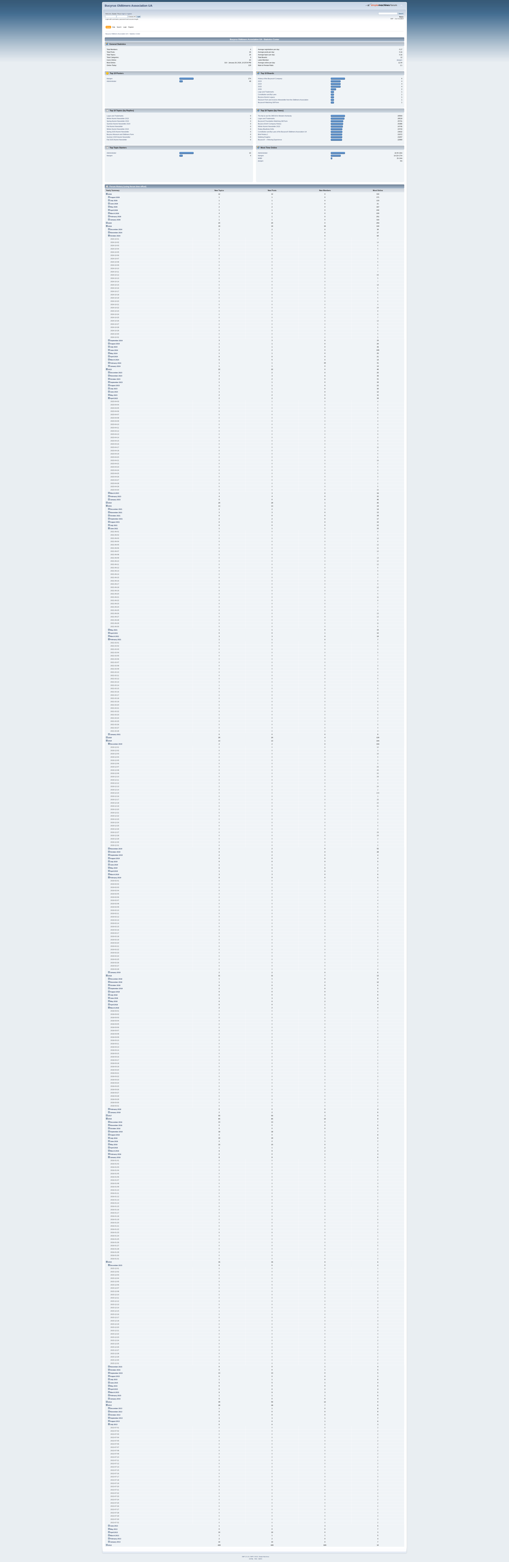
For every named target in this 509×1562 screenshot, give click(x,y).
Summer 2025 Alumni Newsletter (118, 137)
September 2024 (116, 341)
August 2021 (115, 522)
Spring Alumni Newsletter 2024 (118, 121)
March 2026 (114, 213)
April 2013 (114, 1532)
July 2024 (113, 347)
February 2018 (115, 1109)
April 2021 (114, 633)
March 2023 (114, 493)
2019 (110, 741)
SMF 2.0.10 (245, 1556)
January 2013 (115, 1542)
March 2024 (114, 360)
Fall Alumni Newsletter (115, 126)
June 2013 (114, 1526)
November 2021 (116, 513)
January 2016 (115, 1157)
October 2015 (115, 1370)
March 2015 (114, 1392)
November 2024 (116, 233)
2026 (260, 89)
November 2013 (116, 1412)
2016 (110, 1119)
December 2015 (116, 1265)
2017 (110, 1116)
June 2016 (114, 1141)
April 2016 (114, 1148)
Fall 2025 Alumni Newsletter (117, 140)
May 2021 (113, 630)
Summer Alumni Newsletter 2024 (118, 124)
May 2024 (113, 353)
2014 (110, 1402)
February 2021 (115, 640)
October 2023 (115, 379)
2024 (260, 84)
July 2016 (113, 1138)
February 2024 (115, 363)
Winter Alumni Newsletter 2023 (118, 118)
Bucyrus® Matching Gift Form (268, 102)
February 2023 (115, 496)
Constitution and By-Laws (267, 94)
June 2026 (114, 204)
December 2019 (116, 744)
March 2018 (114, 1008)
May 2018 (113, 1001)
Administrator (111, 81)
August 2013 (115, 1421)
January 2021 (115, 734)
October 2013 (115, 1415)
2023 (260, 81)
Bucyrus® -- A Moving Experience (270, 140)
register (129, 14)
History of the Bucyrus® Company (270, 79)
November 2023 (116, 376)
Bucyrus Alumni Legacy (266, 97)
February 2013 (115, 1539)
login (123, 14)
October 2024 (115, 236)
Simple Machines (264, 1556)
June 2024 (114, 350)
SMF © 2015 (254, 1556)
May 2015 (113, 1386)
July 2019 (113, 862)
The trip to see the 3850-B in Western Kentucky (275, 116)
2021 (110, 506)
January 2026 (115, 220)
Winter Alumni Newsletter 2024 (118, 129)
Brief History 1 (263, 134)
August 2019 (115, 858)
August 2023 (115, 385)
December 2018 (116, 979)
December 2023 (116, 373)
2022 (110, 503)
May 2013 (113, 1529)
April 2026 (114, 210)
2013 (110, 1405)
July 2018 (113, 995)
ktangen (110, 79)
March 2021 (114, 636)
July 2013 (113, 1424)
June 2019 (114, 865)
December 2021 (116, 509)
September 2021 (116, 519)
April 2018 (114, 1005)
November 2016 (116, 1125)
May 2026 (113, 207)
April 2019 (114, 871)
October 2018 (115, 985)
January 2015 (115, 1399)
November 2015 (116, 1367)
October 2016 (115, 1129)
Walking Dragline (264, 137)
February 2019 (115, 878)
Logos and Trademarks (115, 116)
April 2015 (114, 1389)
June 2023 (114, 392)
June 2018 (114, 998)
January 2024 (115, 366)
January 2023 (115, 500)
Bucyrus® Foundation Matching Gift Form (273, 121)
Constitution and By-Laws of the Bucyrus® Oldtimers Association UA (282, 132)
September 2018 (116, 988)
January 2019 (115, 972)
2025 (260, 87)
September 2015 (116, 1373)
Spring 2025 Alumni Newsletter (118, 132)
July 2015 (113, 1379)
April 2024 (114, 357)
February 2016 (115, 1154)
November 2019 (116, 849)
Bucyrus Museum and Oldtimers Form (120, 134)
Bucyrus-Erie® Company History (269, 124)
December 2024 (116, 229)
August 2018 (115, 992)
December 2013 (116, 1408)
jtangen (399, 60)
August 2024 (115, 344)
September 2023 (116, 382)
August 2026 (115, 197)
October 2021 (115, 516)
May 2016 (113, 1145)
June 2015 (114, 1383)
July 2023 (113, 389)
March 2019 (114, 874)
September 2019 (116, 855)
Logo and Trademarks (266, 92)
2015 (110, 1262)
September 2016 (116, 1132)
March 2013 (114, 1536)
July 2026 (113, 201)
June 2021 (114, 529)
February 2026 (115, 217)
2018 (110, 976)
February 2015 (115, 1396)
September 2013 (116, 1418)
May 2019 (113, 868)
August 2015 (115, 1376)
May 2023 (113, 395)
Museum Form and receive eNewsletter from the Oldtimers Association (283, 100)
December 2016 (116, 1122)
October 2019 (115, 852)
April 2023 (114, 398)
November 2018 (116, 982)
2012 (110, 1545)
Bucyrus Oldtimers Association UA (128, 5)
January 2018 (115, 1112)
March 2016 (114, 1151)
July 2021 (113, 525)
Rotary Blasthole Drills (266, 129)
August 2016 (115, 1135)
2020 (110, 738)
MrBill (260, 158)
